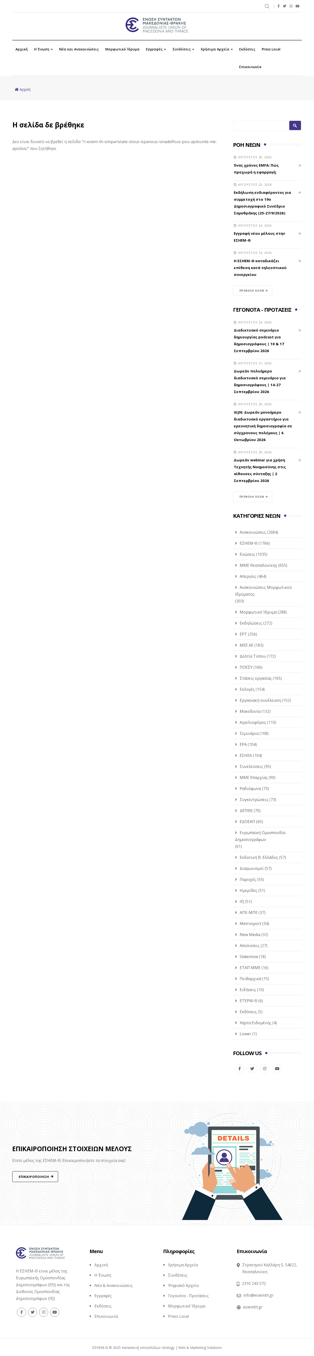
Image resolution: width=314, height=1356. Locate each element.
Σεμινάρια (249, 733)
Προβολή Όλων (251, 290)
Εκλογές (247, 689)
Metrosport (250, 923)
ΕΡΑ (243, 744)
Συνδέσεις (181, 49)
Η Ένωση (41, 49)
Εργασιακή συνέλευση (260, 700)
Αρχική (21, 49)
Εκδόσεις (247, 49)
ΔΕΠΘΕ (246, 810)
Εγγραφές (154, 49)
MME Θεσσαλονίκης (258, 565)
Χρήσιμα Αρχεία (215, 49)
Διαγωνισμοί (252, 868)
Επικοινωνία (250, 66)
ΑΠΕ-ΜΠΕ (249, 912)
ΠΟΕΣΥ (246, 667)
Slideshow (249, 956)
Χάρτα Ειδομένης (255, 1022)
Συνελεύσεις (251, 766)
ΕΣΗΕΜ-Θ (249, 543)
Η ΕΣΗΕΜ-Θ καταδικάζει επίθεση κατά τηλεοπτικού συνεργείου (260, 267)
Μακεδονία (250, 711)
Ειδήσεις (248, 989)
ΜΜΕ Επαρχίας (254, 777)
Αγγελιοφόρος (253, 722)
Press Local (271, 49)
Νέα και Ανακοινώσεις (79, 49)
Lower (245, 1033)
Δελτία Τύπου (253, 656)
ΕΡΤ (243, 634)
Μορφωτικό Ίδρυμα (122, 49)
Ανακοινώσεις (253, 532)
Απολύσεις (250, 945)
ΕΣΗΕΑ (246, 755)
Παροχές (248, 879)
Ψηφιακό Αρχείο (183, 1285)
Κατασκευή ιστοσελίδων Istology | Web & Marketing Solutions (172, 1347)
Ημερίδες (248, 890)
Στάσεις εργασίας (256, 678)
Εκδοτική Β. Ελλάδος (259, 857)
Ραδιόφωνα (250, 788)
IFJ (242, 901)
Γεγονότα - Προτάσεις (188, 1295)
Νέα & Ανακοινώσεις (113, 1285)
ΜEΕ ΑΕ (246, 645)
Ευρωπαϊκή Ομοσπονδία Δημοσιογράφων (260, 836)
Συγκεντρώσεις (254, 799)
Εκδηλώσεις (251, 623)
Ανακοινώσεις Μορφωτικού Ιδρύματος (263, 591)
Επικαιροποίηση (34, 1176)
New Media (250, 934)
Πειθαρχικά (250, 978)
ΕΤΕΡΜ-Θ (248, 1000)
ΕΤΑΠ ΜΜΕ (250, 967)
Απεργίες (248, 576)
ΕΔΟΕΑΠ (247, 821)
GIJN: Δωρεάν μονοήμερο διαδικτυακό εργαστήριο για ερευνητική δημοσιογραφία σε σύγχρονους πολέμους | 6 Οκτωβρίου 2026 (263, 426)
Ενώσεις (247, 554)
